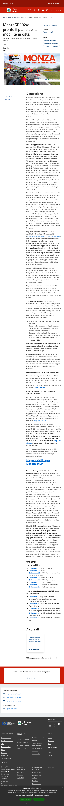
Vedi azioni (54, 25)
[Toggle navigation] (3, 10)
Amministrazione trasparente (37, 768)
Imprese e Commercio (23, 742)
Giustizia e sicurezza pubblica (38, 739)
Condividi (46, 25)
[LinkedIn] (50, 10)
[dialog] (32, 796)
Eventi (50, 755)
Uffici (2, 744)
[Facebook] (34, 10)
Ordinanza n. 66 (34, 608)
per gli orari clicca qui (40, 420)
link (48, 795)
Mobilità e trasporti (22, 748)
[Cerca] (61, 10)
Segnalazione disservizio (20, 773)
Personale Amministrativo (5, 754)
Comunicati (17, 17)
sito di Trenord (40, 387)
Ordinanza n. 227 (34, 584)
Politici (3, 750)
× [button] (62, 787)
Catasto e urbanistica (23, 745)
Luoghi (50, 752)
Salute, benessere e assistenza (37, 749)
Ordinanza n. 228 (34, 587)
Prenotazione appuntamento (21, 768)
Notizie (50, 738)
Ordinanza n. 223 (34, 577)
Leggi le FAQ (20, 778)
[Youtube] (42, 10)
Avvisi (49, 744)
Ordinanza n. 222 (34, 573)
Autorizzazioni (36, 754)
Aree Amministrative (7, 741)
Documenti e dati (6, 758)
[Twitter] (38, 10)
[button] (32, 803)
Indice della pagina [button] (10, 91)
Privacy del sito (36, 772)
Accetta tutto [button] (25, 799)
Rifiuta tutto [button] (39, 799)
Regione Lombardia (7, 3)
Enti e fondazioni (5, 747)
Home (3, 17)
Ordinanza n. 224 (34, 580)
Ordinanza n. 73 (34, 618)
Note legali (35, 781)
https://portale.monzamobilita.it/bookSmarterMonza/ (43, 236)
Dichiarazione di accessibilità (36, 785)
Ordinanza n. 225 (34, 582)
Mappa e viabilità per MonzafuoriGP (38, 462)
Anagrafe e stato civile (23, 739)
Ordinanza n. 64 (34, 597)
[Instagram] (46, 10)
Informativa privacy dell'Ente (37, 776)
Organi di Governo (6, 738)
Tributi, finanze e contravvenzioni (37, 744)
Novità (10, 17)
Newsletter (51, 767)
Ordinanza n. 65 (34, 604)
